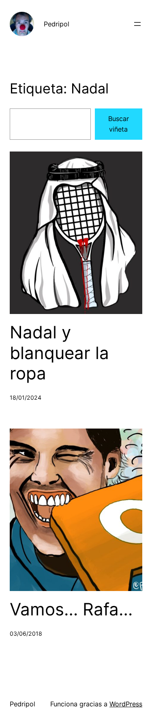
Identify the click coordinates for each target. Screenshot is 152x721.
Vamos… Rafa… (71, 609)
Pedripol (56, 24)
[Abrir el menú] (137, 24)
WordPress (125, 704)
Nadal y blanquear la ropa (59, 352)
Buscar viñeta (118, 124)
